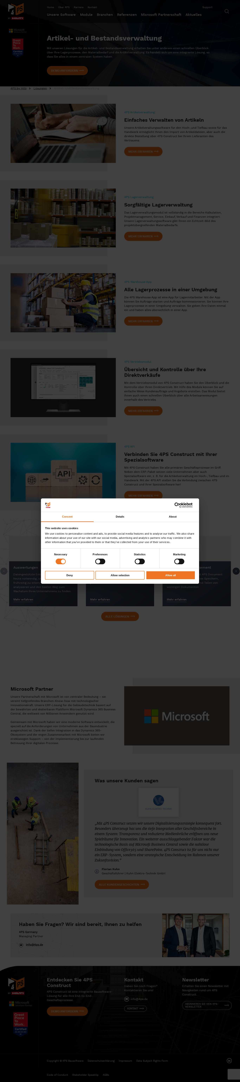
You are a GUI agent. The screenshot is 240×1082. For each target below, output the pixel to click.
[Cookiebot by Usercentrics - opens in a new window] (179, 505)
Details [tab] (120, 516)
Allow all (170, 575)
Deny (69, 575)
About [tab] (173, 516)
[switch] (100, 561)
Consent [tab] (67, 516)
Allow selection (120, 575)
